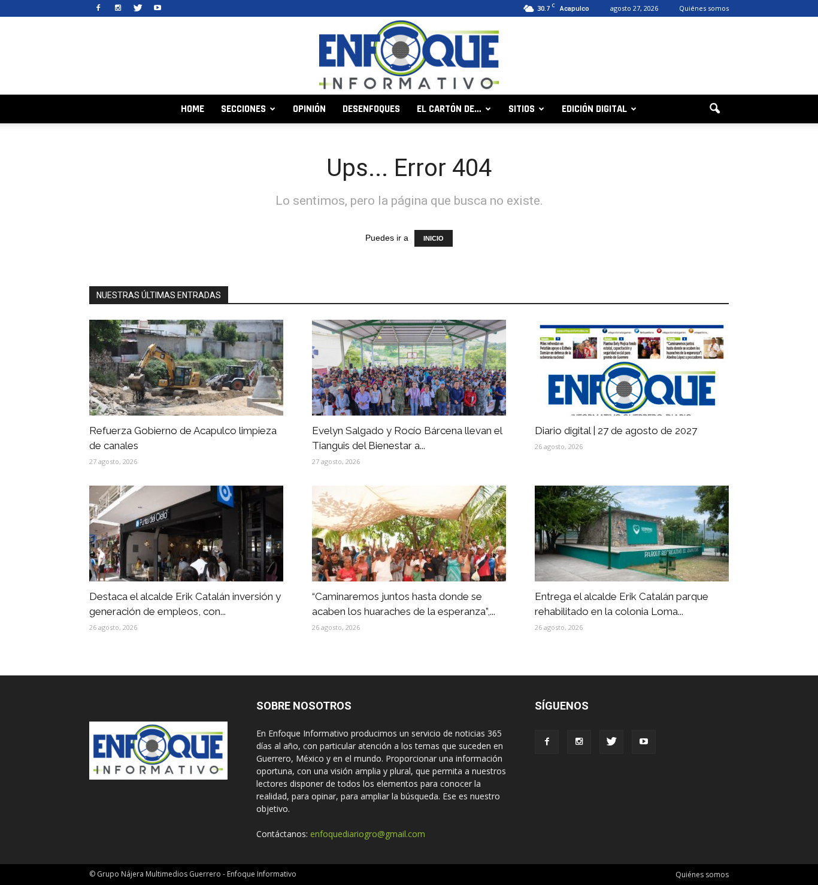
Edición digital (594, 109)
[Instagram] (118, 8)
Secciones (243, 109)
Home (192, 109)
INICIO (433, 238)
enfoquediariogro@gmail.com (367, 833)
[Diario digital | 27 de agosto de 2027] (632, 368)
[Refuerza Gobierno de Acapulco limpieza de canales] (186, 368)
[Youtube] (157, 8)
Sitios (521, 109)
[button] (714, 109)
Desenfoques (371, 109)
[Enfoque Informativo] (409, 56)
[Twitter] (138, 8)
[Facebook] (98, 8)
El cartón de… (449, 109)
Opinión (309, 109)
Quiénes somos (704, 8)
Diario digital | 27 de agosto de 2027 (616, 431)
